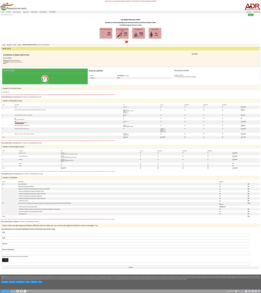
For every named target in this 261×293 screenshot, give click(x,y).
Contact (27, 281)
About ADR (248, 12)
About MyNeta (256, 12)
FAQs (40, 281)
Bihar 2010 (9, 44)
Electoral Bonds (43, 12)
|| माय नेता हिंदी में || (52, 12)
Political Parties (34, 12)
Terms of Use (34, 281)
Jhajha (19, 44)
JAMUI (14, 44)
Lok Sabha (8, 12)
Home (2, 12)
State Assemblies (17, 12)
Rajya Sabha (26, 12)
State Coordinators (20, 281)
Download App (230, 291)
